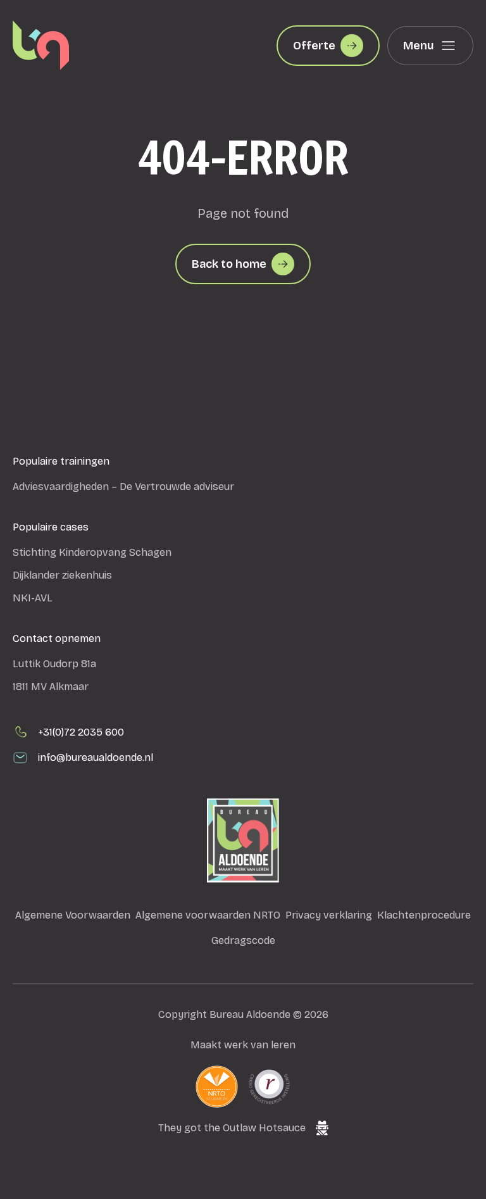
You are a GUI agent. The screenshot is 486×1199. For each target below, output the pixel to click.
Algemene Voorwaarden (72, 915)
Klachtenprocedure (424, 915)
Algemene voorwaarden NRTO (207, 915)
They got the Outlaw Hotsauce (232, 1128)
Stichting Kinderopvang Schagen (92, 552)
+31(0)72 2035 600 (81, 732)
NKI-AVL (33, 598)
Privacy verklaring (328, 915)
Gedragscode (243, 940)
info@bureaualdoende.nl (95, 757)
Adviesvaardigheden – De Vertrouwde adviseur (123, 486)
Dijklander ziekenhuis (62, 575)
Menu (418, 46)
